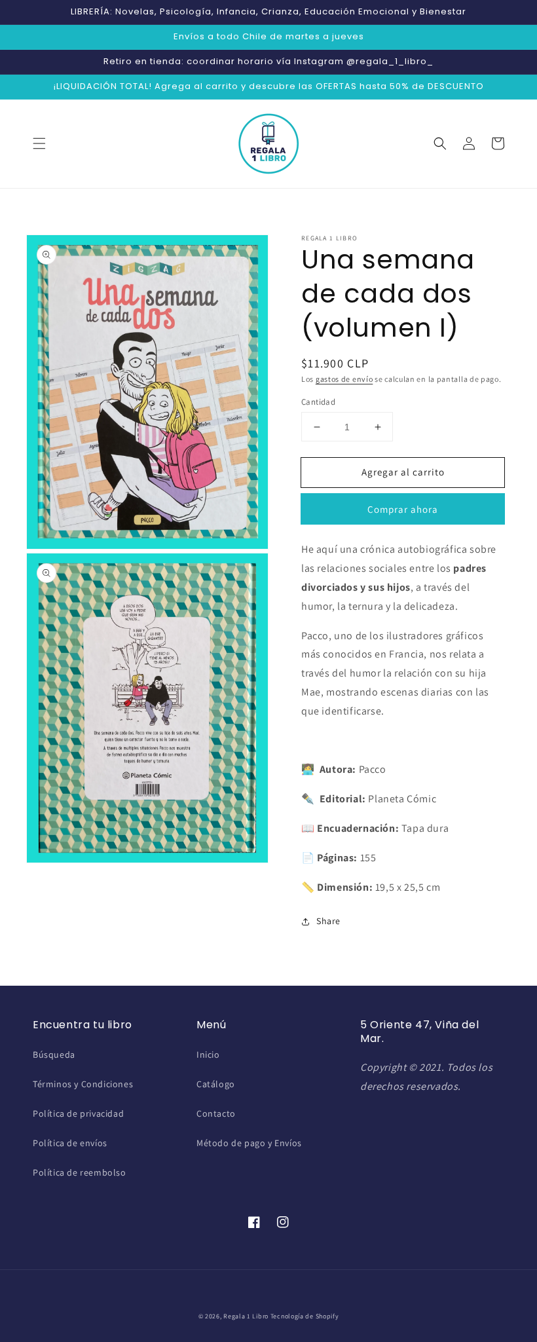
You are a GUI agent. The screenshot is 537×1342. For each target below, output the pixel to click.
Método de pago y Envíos (249, 1143)
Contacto (216, 1113)
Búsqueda (54, 1054)
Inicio (208, 1054)
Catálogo (215, 1084)
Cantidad (318, 401)
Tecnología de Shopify (304, 1316)
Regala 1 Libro (245, 1316)
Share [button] (328, 921)
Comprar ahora (402, 509)
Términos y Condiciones (83, 1084)
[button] (39, 143)
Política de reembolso (79, 1172)
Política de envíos (70, 1143)
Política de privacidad (78, 1113)
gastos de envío (344, 379)
